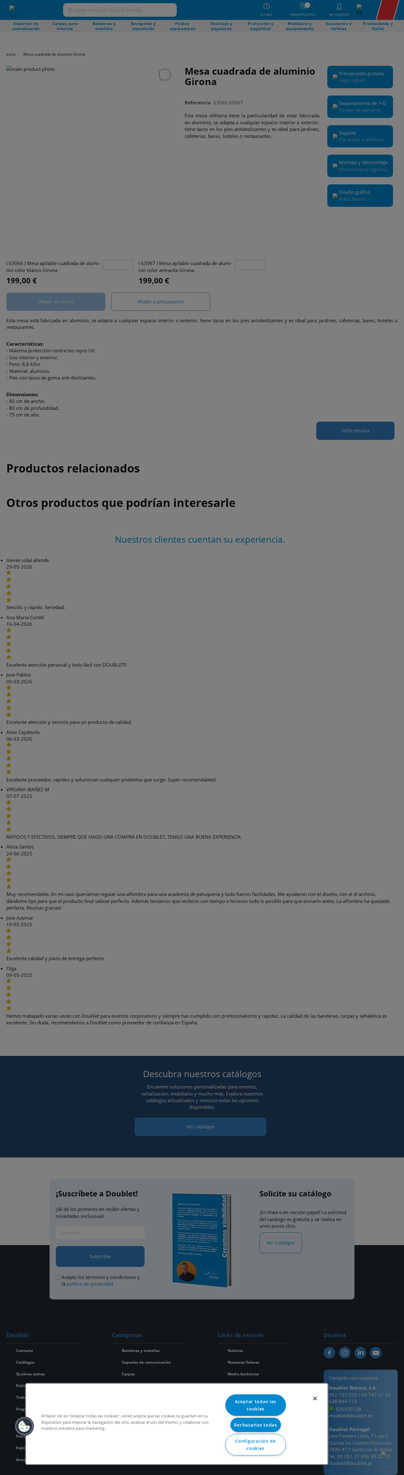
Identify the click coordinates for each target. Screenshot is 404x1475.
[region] (176, 1424)
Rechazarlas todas (255, 1425)
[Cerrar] (315, 1398)
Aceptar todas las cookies (255, 1405)
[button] (24, 1426)
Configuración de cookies (255, 1444)
